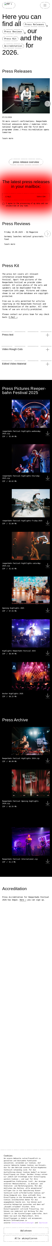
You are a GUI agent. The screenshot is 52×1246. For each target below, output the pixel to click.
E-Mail (12, 317)
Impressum (43, 1223)
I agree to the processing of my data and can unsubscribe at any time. (27, 204)
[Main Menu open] (45, 5)
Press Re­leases (34, 24)
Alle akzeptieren (26, 1238)
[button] (26, 128)
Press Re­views (13, 31)
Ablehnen (26, 1230)
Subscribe (41, 197)
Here (22, 900)
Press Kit (10, 38)
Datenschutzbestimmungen (23, 1223)
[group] (26, 238)
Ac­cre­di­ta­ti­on (13, 46)
